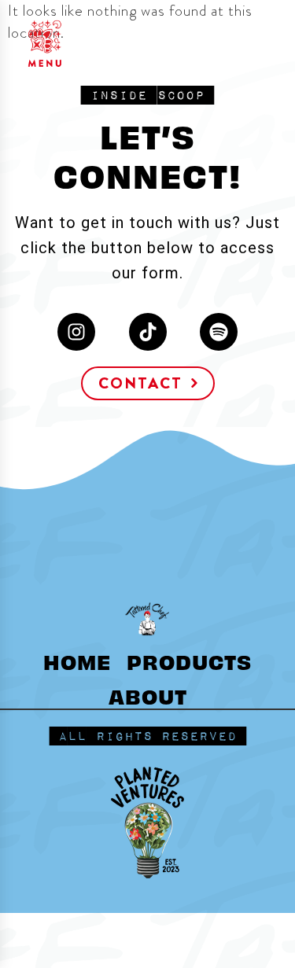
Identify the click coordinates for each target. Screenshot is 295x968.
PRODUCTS (189, 661)
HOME (77, 661)
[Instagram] (76, 332)
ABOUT (148, 696)
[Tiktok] (148, 332)
